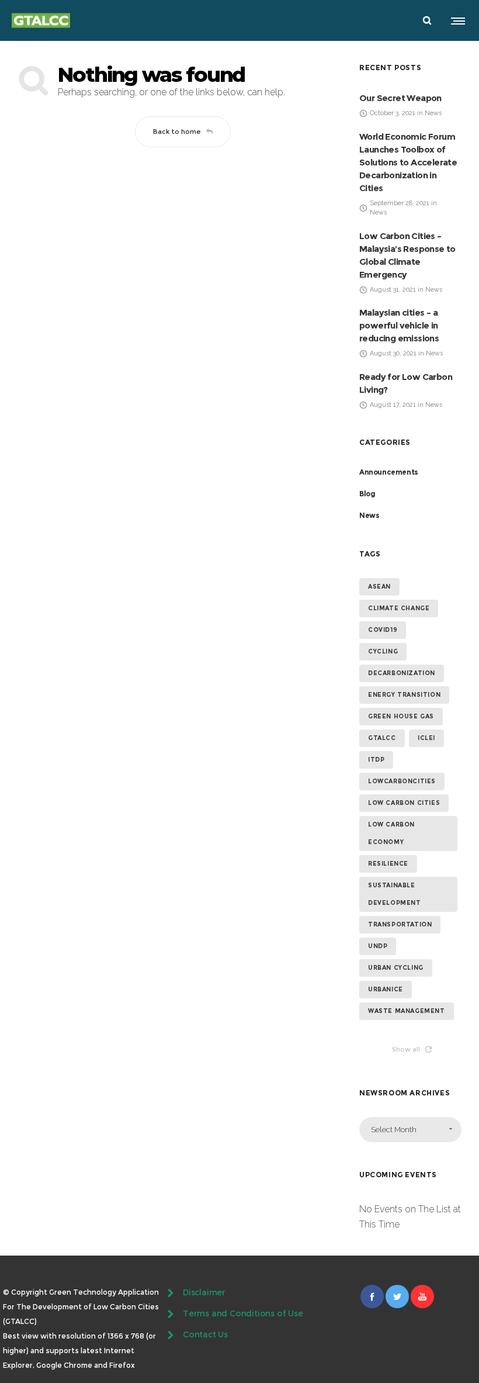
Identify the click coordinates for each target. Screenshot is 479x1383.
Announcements (388, 472)
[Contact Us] (239, 1335)
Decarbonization (401, 673)
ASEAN (379, 586)
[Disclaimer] (239, 1294)
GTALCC (382, 738)
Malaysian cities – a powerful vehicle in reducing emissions (399, 325)
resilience (388, 863)
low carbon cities (404, 803)
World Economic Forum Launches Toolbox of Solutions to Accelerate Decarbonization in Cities (408, 162)
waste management (406, 1011)
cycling (383, 651)
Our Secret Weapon (400, 97)
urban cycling (396, 967)
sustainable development (394, 894)
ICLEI (426, 738)
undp (377, 946)
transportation (400, 924)
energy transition (404, 695)
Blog (367, 493)
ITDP (376, 759)
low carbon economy (391, 833)
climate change (398, 608)
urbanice (385, 989)
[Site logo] (41, 20)
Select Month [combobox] (393, 1129)
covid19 (382, 630)
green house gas (401, 716)
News (369, 515)
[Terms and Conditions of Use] (239, 1314)
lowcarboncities (402, 781)
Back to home (177, 131)
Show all (406, 1049)
